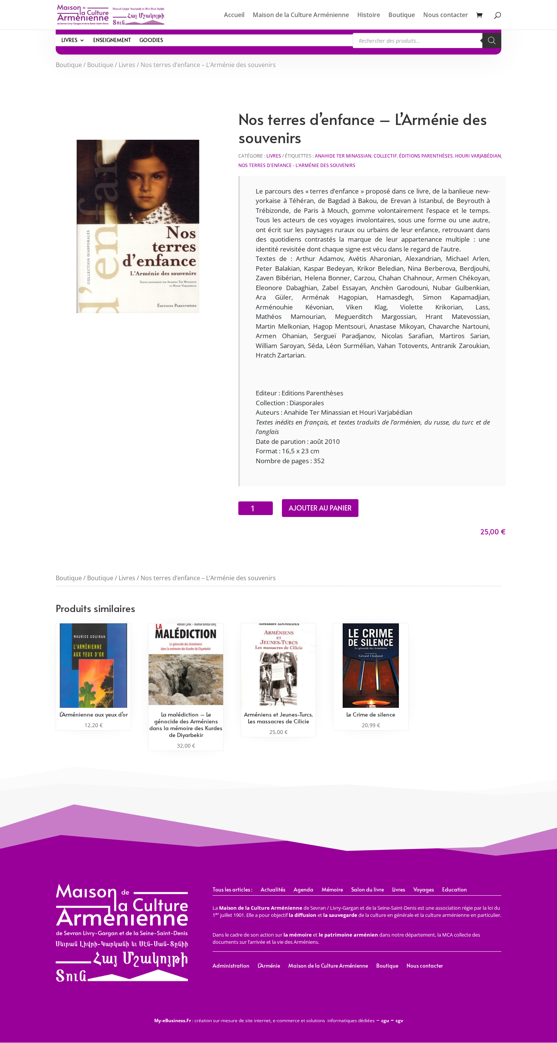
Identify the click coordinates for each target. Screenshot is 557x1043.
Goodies (151, 40)
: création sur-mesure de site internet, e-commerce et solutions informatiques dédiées (264, 1020)
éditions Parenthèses (426, 156)
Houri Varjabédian (478, 156)
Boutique (401, 15)
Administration (231, 966)
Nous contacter (445, 15)
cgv (399, 1020)
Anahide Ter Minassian (343, 156)
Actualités (273, 890)
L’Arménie (269, 966)
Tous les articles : (232, 890)
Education (454, 890)
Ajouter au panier (320, 507)
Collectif (385, 156)
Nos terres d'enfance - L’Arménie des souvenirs (296, 165)
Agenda (303, 890)
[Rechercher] (491, 40)
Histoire (368, 15)
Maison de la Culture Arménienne (301, 15)
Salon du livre (367, 890)
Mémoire (332, 890)
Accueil (234, 15)
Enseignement (112, 40)
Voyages (423, 890)
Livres (69, 40)
